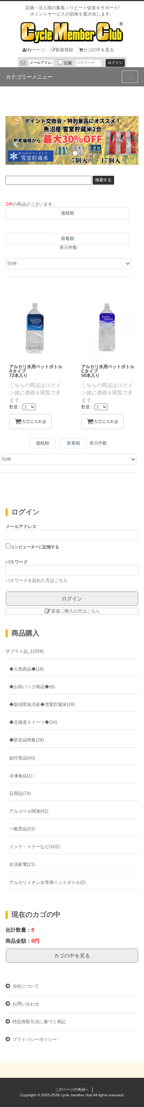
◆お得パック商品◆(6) (32, 686)
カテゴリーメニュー (29, 77)
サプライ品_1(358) (25, 651)
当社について (25, 986)
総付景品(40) (22, 758)
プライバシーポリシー (34, 1039)
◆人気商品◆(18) (26, 669)
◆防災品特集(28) (26, 740)
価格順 (67, 213)
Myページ (35, 49)
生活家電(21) (22, 864)
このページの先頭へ (72, 1089)
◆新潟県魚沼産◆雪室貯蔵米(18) (42, 704)
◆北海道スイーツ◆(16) (33, 722)
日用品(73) (20, 793)
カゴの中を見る (98, 49)
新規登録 (64, 49)
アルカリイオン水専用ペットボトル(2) (47, 882)
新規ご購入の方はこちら (75, 611)
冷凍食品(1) (20, 775)
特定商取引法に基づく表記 (38, 1021)
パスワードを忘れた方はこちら (37, 580)
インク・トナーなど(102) (34, 846)
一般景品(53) (22, 829)
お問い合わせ (25, 1004)
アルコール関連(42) (28, 811)
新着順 (67, 238)
